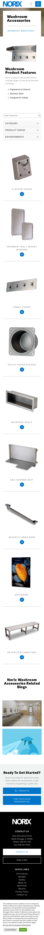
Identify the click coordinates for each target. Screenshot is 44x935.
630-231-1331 (25, 842)
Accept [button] (22, 930)
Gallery (22, 880)
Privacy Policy (22, 892)
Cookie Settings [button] (10, 930)
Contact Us (22, 895)
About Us (22, 883)
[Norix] (12, 4)
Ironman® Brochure (20, 31)
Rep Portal (22, 886)
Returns (22, 889)
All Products (22, 874)
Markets (22, 877)
